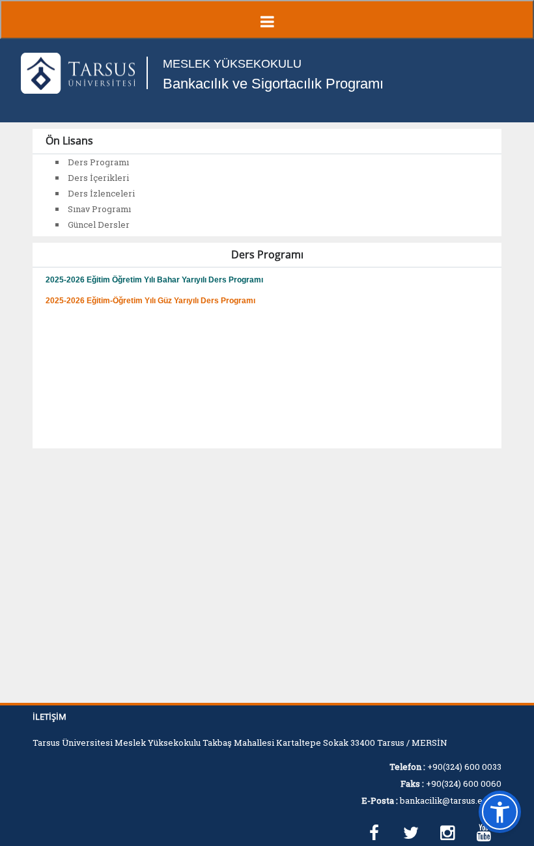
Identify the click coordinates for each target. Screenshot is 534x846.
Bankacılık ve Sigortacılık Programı (273, 83)
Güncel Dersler (99, 224)
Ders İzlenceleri (101, 193)
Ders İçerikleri (98, 178)
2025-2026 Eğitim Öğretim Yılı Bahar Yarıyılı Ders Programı (154, 279)
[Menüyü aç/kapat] (267, 19)
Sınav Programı (99, 209)
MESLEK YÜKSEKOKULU (232, 63)
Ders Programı (98, 162)
